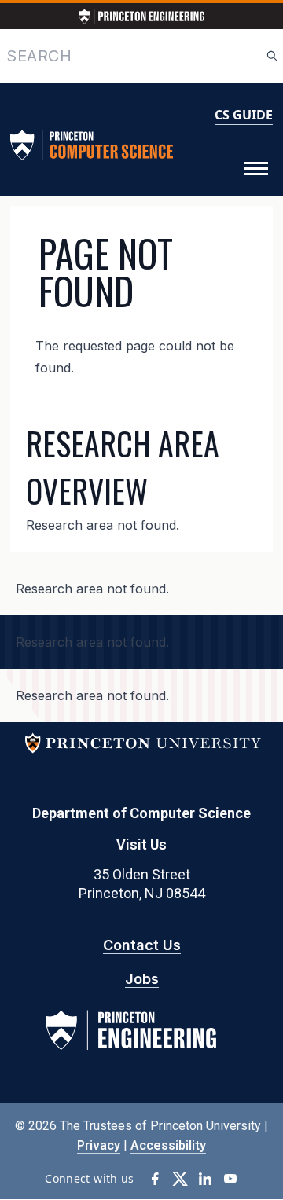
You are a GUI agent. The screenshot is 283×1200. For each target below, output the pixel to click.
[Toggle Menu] (256, 169)
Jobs (142, 979)
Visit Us (141, 844)
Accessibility (168, 1145)
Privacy (98, 1145)
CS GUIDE (244, 114)
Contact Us (142, 945)
